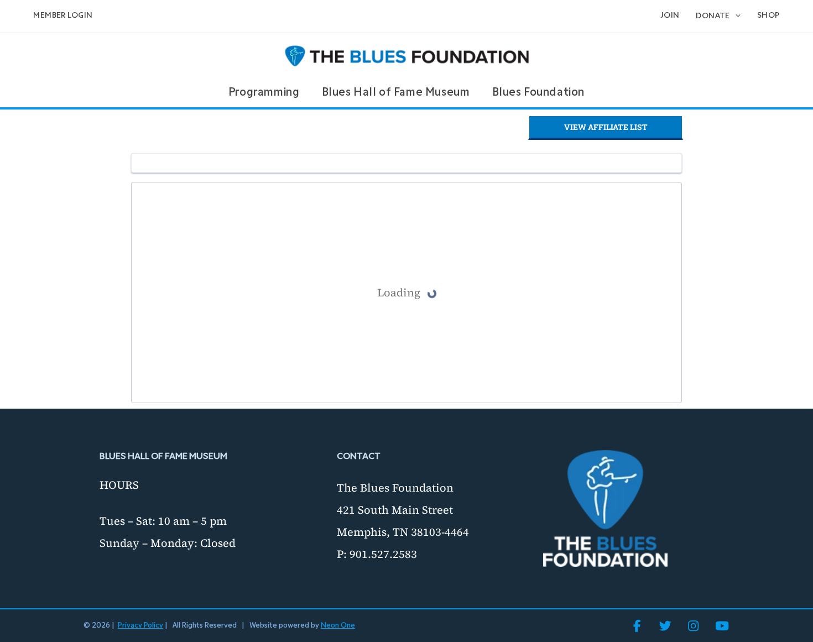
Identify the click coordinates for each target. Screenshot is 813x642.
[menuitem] (63, 16)
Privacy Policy (140, 625)
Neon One (338, 625)
